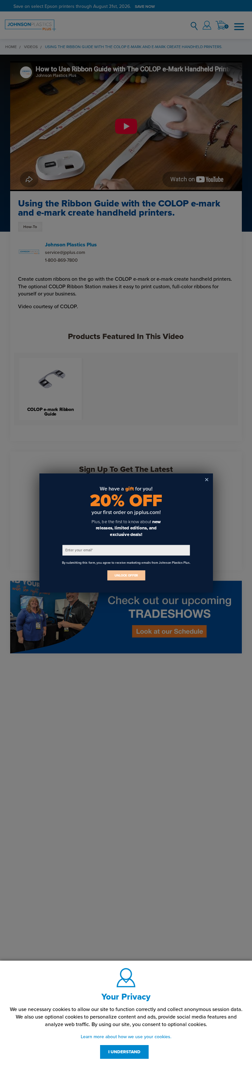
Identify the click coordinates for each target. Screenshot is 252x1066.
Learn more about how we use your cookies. (126, 1036)
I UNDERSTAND (124, 1052)
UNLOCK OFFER (126, 575)
